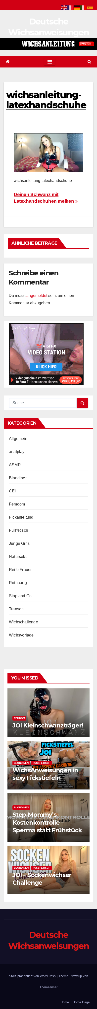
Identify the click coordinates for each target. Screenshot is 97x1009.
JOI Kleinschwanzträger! (47, 725)
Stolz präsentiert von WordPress (33, 976)
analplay (17, 452)
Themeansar (48, 987)
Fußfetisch (18, 530)
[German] (77, 7)
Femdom (17, 504)
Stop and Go (20, 596)
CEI (12, 491)
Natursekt (17, 556)
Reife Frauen (21, 570)
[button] (89, 62)
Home (64, 1002)
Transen (16, 609)
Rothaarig (18, 583)
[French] (70, 7)
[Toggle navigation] (49, 62)
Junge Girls (19, 543)
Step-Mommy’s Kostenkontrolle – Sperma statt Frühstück (47, 822)
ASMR (15, 465)
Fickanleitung (21, 517)
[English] (64, 7)
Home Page (81, 1002)
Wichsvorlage (21, 635)
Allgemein (18, 439)
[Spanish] (90, 7)
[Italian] (83, 7)
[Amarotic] (48, 44)
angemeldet (36, 295)
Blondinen (18, 478)
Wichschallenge (23, 622)
